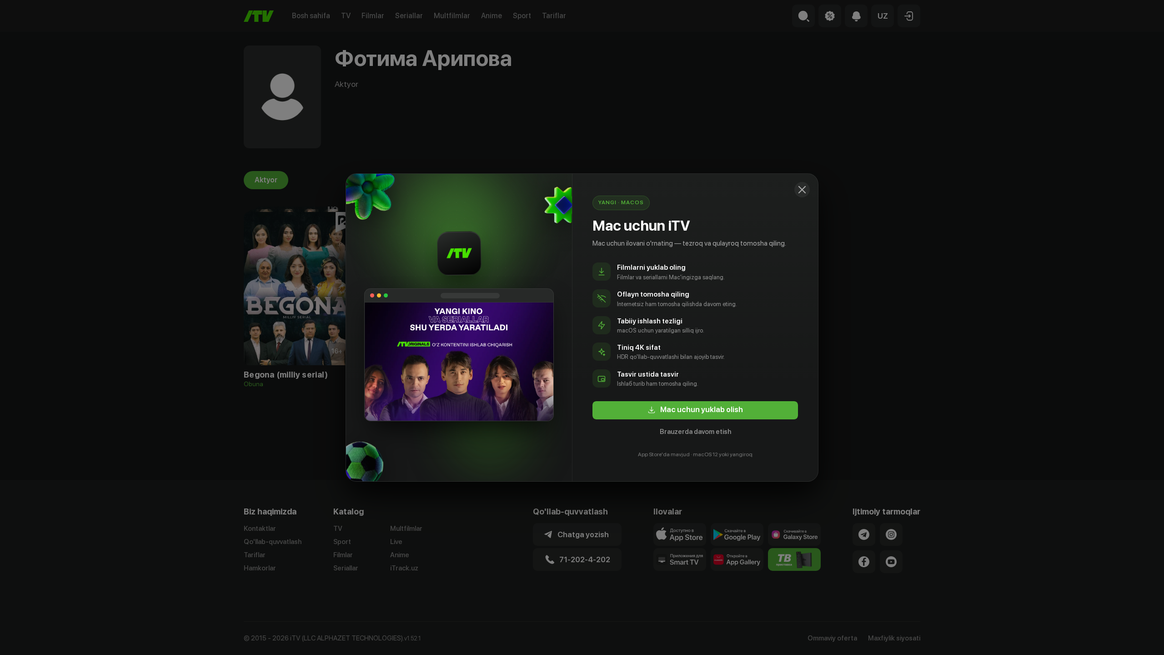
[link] (695, 410)
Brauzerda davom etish (695, 432)
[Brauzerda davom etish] (802, 189)
